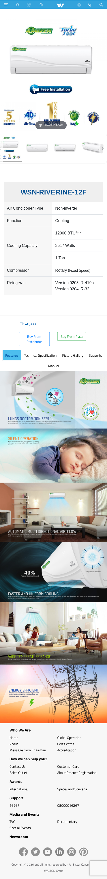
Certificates (65, 743)
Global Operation (69, 737)
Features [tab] (11, 355)
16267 (14, 805)
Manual (53, 365)
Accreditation (66, 750)
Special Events (20, 827)
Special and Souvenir (72, 789)
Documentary (67, 821)
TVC (12, 821)
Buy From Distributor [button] (34, 339)
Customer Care (68, 766)
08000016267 (68, 805)
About (13, 743)
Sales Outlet (18, 772)
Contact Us (17, 766)
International (18, 789)
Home (13, 737)
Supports (95, 355)
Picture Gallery (72, 355)
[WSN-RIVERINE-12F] (37, 148)
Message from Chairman (27, 750)
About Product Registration (77, 772)
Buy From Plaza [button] (71, 336)
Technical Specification (40, 355)
